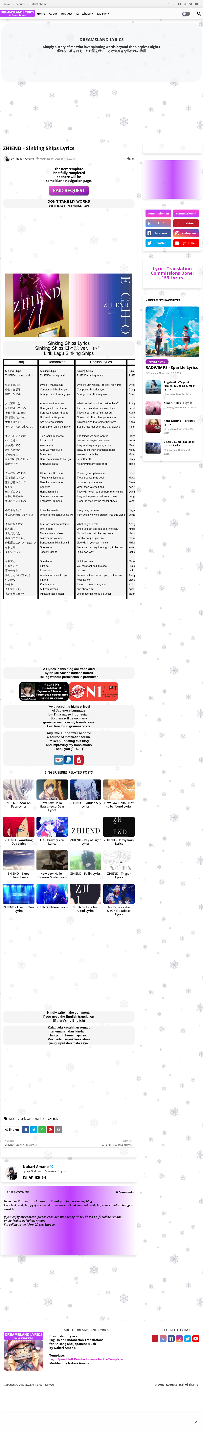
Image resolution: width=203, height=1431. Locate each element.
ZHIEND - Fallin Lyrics (85, 873)
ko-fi (161, 223)
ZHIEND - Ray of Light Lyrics (85, 841)
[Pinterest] (50, 1129)
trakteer (189, 223)
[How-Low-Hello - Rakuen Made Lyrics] (52, 860)
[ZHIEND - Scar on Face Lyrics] (18, 789)
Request (21, 4)
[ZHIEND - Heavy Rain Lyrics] (119, 827)
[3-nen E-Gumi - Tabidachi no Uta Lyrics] (153, 447)
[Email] (58, 1129)
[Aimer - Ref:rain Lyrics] (153, 408)
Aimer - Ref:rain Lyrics (178, 403)
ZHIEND (53, 1118)
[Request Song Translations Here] (69, 194)
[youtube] (37, 1178)
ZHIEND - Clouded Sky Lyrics (85, 804)
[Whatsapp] (42, 1129)
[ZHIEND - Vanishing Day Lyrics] (18, 827)
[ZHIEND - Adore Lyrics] (52, 894)
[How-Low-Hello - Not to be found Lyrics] (119, 789)
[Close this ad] (196, 1422)
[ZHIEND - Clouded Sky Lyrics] (85, 789)
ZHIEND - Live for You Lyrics (18, 908)
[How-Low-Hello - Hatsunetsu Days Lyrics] (52, 789)
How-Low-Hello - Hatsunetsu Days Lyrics (52, 806)
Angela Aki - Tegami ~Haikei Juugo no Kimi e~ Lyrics (179, 385)
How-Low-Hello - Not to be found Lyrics (119, 804)
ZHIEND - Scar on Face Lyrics (19, 804)
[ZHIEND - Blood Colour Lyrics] (18, 860)
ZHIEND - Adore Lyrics (52, 907)
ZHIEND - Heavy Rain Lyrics (119, 841)
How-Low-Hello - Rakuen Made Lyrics (52, 875)
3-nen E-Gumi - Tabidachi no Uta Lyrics (179, 443)
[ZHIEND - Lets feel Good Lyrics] (85, 894)
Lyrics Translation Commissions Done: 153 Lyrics (172, 272)
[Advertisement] (101, 111)
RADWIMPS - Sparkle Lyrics (172, 367)
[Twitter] (33, 1129)
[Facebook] (25, 1129)
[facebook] (25, 1178)
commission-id (186, 213)
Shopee (50, 1224)
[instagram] (44, 1178)
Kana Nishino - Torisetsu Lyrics (179, 422)
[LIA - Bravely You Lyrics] (52, 827)
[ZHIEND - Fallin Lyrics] (85, 860)
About (8, 4)
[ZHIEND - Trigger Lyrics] (119, 860)
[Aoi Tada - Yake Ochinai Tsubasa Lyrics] (119, 894)
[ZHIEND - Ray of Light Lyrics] (85, 827)
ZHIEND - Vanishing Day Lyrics (19, 841)
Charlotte (24, 1118)
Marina (39, 1118)
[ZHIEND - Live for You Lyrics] (18, 894)
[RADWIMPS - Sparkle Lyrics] (172, 332)
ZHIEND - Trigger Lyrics (119, 875)
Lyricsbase (83, 13)
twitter (161, 243)
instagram (189, 233)
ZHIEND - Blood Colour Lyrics (19, 875)
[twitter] (31, 1178)
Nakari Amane (36, 1166)
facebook (161, 233)
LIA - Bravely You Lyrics (52, 841)
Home (41, 13)
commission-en (158, 213)
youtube (189, 243)
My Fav (102, 13)
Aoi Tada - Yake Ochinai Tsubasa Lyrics (119, 910)
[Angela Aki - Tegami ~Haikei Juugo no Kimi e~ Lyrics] (153, 387)
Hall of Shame (38, 4)
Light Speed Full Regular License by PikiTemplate (86, 1359)
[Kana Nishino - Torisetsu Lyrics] (153, 426)
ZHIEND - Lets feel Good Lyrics (85, 908)
